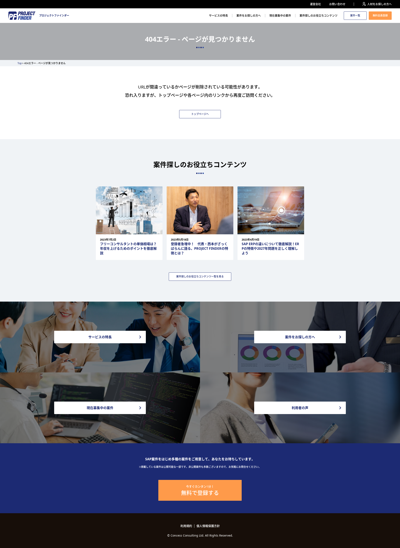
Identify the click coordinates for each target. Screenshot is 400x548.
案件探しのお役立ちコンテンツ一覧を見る (200, 276)
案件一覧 (355, 15)
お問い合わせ (337, 4)
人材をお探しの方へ (379, 4)
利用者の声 (300, 408)
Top (20, 63)
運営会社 (315, 4)
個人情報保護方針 (208, 526)
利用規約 (186, 526)
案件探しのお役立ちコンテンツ (319, 15)
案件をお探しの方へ (248, 15)
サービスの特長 (218, 15)
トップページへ (200, 114)
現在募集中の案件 (280, 15)
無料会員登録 (380, 15)
